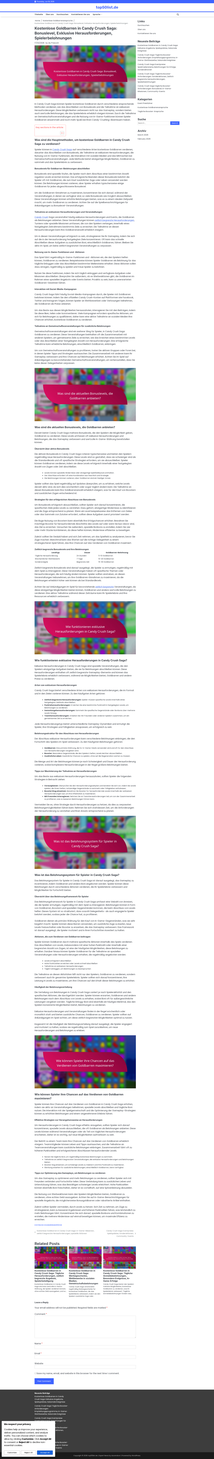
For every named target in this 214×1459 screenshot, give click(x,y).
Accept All (44, 1452)
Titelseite (39, 14)
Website (39, 1363)
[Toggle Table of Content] (61, 133)
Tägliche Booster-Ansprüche (151, 111)
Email (38, 1353)
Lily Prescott (53, 43)
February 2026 (144, 139)
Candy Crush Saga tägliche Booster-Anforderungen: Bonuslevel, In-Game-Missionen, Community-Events (155, 89)
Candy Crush (41, 217)
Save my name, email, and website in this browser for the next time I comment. (78, 1373)
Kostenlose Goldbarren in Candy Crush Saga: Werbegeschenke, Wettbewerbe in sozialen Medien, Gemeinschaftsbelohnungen (83, 1277)
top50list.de (107, 7)
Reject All (28, 1452)
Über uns (50, 14)
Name (38, 1343)
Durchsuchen (62, 14)
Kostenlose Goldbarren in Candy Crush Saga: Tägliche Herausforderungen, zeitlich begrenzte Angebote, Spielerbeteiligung (49, 1275)
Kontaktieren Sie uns (80, 14)
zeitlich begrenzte (104, 586)
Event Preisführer (145, 103)
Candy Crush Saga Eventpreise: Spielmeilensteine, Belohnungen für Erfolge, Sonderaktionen (157, 67)
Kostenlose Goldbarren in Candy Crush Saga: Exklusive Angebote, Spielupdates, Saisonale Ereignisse (158, 48)
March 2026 (143, 134)
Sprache (96, 14)
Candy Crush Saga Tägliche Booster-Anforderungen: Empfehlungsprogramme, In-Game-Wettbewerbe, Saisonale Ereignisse (158, 58)
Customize (12, 1452)
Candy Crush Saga (62, 149)
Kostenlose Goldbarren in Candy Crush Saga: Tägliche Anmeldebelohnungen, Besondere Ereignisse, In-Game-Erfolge (118, 1275)
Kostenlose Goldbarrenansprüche (48, 1225)
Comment (41, 1314)
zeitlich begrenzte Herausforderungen (114, 220)
